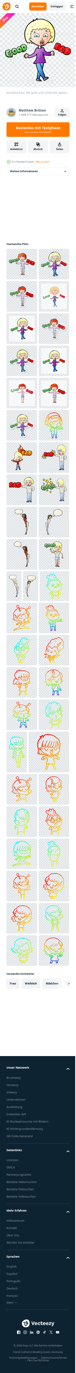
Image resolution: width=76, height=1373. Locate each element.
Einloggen (57, 6)
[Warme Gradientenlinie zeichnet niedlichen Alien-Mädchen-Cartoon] (21, 937)
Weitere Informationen (24, 168)
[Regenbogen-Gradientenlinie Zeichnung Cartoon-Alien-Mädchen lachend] (21, 1130)
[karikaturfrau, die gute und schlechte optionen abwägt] (21, 293)
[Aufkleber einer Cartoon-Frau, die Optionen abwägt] (21, 325)
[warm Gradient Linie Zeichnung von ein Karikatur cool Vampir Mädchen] (21, 1280)
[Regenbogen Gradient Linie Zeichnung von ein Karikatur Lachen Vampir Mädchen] (21, 1098)
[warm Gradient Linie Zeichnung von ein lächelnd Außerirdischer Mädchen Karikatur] (21, 1247)
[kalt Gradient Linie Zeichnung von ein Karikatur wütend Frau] (37, 905)
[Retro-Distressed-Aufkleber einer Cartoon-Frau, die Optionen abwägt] (21, 422)
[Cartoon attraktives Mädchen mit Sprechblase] (21, 777)
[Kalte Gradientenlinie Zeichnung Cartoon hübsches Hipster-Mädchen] (21, 1312)
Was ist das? (43, 161)
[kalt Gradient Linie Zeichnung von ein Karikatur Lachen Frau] (21, 1163)
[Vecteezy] (6, 6)
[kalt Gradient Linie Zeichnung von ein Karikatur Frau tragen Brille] (21, 1002)
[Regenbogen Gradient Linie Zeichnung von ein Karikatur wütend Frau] (21, 969)
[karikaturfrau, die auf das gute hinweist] (21, 744)
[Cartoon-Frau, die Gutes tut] (21, 873)
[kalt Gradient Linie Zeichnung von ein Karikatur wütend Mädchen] (49, 1168)
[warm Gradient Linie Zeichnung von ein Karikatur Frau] (26, 1210)
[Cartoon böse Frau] (21, 648)
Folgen (62, 114)
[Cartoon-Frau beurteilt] (21, 712)
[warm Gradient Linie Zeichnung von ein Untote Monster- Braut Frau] (21, 1034)
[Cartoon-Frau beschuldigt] (21, 680)
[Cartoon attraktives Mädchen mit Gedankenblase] (21, 809)
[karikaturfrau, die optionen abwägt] (21, 261)
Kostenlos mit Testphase (38, 129)
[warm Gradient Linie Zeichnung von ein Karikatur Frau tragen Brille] (21, 1344)
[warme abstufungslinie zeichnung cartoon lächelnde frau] (21, 1066)
